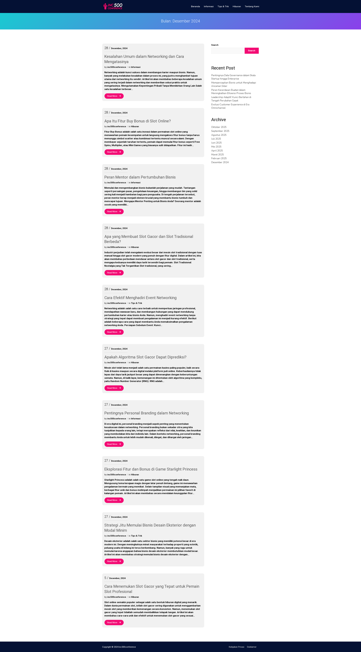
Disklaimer (252, 647)
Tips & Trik (223, 6)
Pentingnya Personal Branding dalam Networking (146, 413)
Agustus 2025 (218, 135)
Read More (112, 96)
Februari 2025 (219, 158)
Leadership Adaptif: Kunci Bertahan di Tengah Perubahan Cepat (231, 99)
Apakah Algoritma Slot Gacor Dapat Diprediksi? (145, 357)
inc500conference (116, 67)
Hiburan (237, 6)
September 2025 (220, 131)
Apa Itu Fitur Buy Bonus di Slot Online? (137, 121)
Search (214, 45)
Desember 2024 (220, 162)
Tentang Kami (252, 6)
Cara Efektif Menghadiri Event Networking (140, 297)
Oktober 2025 (218, 127)
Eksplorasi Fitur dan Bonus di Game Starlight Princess (150, 469)
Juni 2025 (216, 142)
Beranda (195, 6)
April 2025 (217, 150)
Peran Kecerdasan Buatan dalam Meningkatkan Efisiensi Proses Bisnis (231, 91)
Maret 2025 (217, 154)
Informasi (209, 6)
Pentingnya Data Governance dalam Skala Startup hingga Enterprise (233, 77)
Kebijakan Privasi (236, 647)
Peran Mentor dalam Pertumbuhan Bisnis (140, 177)
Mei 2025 (216, 146)
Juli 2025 (216, 138)
